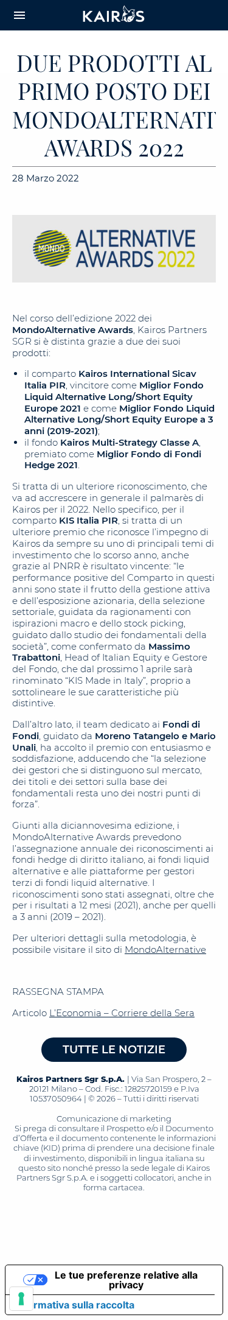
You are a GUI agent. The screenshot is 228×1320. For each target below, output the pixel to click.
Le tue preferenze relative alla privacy (126, 1280)
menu (19, 15)
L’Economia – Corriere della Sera (122, 1013)
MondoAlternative (165, 949)
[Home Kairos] (114, 15)
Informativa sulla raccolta (74, 1305)
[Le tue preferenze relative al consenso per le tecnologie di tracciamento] (21, 1298)
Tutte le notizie (114, 1049)
